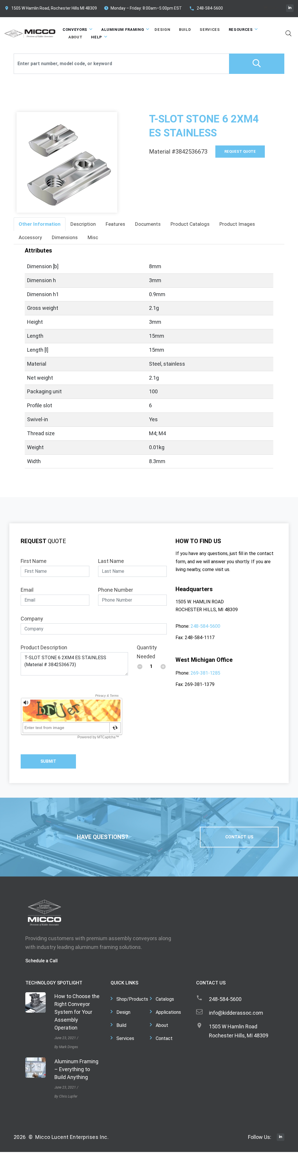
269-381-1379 (199, 684)
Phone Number (115, 590)
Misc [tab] (93, 237)
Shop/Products (132, 999)
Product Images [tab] (237, 224)
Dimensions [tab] (65, 237)
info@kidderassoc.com (236, 1013)
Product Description (44, 647)
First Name (34, 561)
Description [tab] (83, 224)
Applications (168, 1012)
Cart (273, 8)
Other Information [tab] (40, 224)
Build (185, 29)
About (75, 37)
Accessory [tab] (30, 237)
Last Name (111, 561)
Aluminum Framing (122, 29)
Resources (241, 29)
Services (210, 29)
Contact (164, 1038)
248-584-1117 (199, 637)
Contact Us (239, 837)
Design (162, 29)
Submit (48, 761)
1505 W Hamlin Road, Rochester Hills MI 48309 (54, 8)
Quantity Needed (147, 651)
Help (96, 37)
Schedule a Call (41, 960)
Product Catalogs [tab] (190, 224)
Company (32, 619)
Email (27, 590)
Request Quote (240, 151)
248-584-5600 (210, 8)
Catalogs (165, 999)
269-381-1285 (205, 673)
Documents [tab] (148, 224)
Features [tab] (115, 224)
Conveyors (75, 29)
